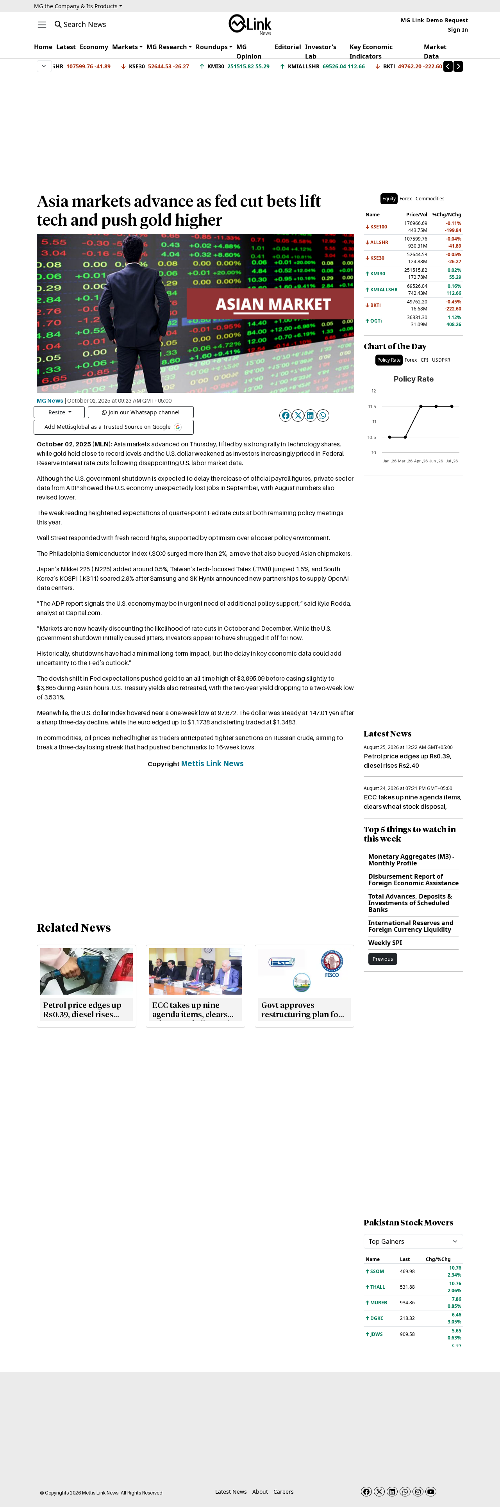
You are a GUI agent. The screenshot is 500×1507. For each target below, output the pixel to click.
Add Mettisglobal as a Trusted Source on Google (108, 426)
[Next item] (458, 66)
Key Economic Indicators (371, 52)
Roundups (212, 47)
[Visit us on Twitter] (379, 1491)
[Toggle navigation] (42, 25)
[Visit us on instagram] (417, 1491)
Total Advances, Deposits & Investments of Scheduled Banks (410, 903)
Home (43, 47)
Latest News (231, 1491)
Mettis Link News (212, 763)
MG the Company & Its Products (76, 6)
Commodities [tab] (430, 198)
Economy (94, 47)
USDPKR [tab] (441, 360)
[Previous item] (448, 66)
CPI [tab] (424, 360)
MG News (50, 400)
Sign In (458, 29)
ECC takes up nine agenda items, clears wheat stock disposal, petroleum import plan (413, 806)
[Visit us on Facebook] (366, 1491)
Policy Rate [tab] (389, 360)
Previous (383, 958)
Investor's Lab (320, 52)
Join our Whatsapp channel (144, 412)
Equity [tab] (389, 198)
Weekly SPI (385, 942)
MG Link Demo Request (434, 20)
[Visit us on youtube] (430, 1491)
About (260, 1491)
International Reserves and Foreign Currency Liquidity (411, 926)
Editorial (288, 47)
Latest (66, 47)
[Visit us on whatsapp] (405, 1491)
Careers (283, 1491)
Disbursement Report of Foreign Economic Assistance (413, 879)
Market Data (435, 52)
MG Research (166, 47)
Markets (125, 47)
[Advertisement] (250, 128)
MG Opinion (249, 52)
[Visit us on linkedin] (392, 1491)
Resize (57, 412)
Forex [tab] (406, 198)
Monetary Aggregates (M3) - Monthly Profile (411, 859)
